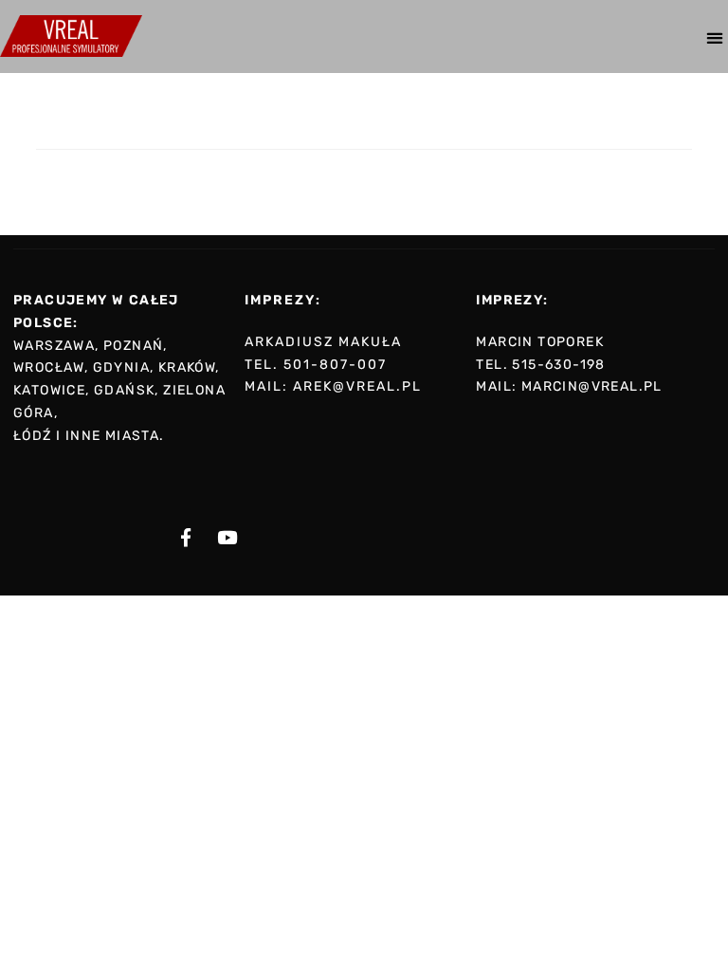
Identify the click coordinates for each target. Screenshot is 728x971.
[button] (715, 37)
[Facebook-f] (186, 538)
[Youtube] (227, 538)
